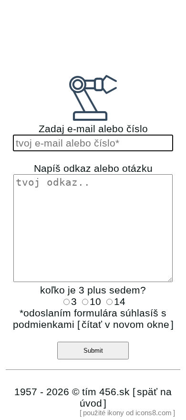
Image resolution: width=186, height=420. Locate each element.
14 (119, 301)
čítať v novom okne (125, 324)
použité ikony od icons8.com (127, 413)
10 (97, 301)
